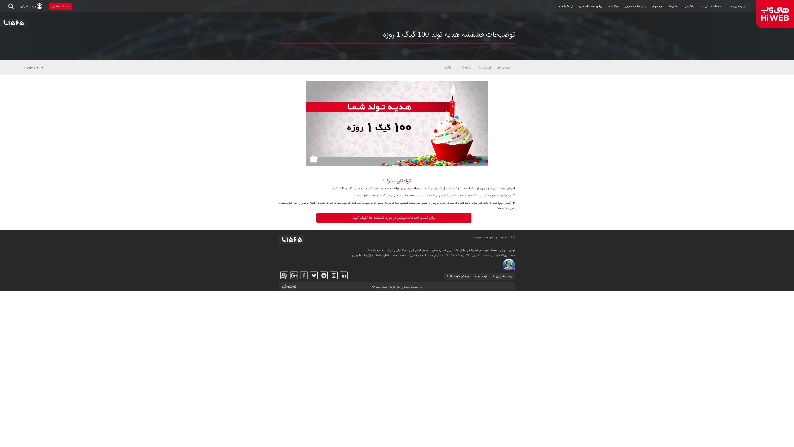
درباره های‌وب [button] (738, 6)
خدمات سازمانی (60, 6)
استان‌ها (673, 6)
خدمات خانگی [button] (713, 6)
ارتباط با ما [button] (567, 6)
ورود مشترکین (504, 276)
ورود (28, 6)
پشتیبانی (689, 6)
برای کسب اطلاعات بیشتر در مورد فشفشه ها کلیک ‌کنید (394, 218)
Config (466, 67)
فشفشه (502, 195)
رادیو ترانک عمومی (635, 6)
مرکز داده (613, 6)
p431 (448, 67)
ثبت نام (482, 276)
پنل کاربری (441, 188)
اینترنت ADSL (483, 67)
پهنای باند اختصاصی (590, 6)
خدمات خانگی (503, 67)
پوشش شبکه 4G (459, 276)
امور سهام (657, 6)
